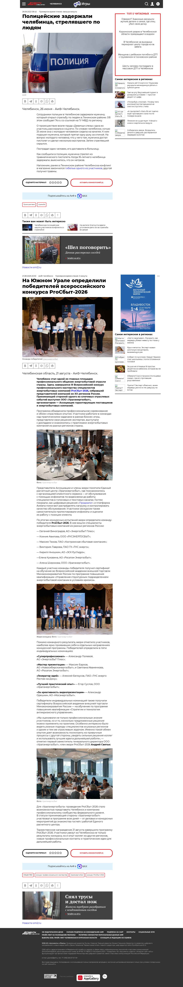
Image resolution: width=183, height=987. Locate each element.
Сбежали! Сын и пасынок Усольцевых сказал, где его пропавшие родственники (144, 378)
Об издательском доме (52, 932)
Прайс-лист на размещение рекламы (58, 935)
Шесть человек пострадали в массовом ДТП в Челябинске (137, 67)
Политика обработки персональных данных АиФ (101, 935)
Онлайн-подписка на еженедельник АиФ (85, 932)
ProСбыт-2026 (79, 390)
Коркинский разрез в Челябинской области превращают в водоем (138, 32)
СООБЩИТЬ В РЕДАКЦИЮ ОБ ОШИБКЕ (115, 938)
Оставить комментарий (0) (91, 183)
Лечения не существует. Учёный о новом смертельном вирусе (142, 122)
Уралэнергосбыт (50, 359)
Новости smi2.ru (31, 267)
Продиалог (86, 503)
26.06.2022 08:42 (29, 12)
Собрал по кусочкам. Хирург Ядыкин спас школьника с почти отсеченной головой (143, 359)
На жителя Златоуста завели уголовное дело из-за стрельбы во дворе (94, 227)
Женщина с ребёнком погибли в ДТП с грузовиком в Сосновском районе (138, 55)
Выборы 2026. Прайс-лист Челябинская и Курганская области (69, 938)
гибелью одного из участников (83, 168)
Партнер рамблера (66, 976)
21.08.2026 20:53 (29, 276)
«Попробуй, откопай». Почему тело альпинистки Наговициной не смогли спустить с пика (143, 104)
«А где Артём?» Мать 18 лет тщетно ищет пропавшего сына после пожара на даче (142, 113)
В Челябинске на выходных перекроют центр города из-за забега (138, 44)
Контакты (131, 932)
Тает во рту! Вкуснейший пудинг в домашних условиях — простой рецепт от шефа (142, 94)
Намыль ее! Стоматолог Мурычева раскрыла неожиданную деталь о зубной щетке (142, 85)
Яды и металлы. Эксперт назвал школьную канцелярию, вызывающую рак (141, 349)
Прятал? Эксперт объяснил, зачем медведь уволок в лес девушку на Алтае (142, 387)
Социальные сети (147, 932)
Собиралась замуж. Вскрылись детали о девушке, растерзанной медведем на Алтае (142, 132)
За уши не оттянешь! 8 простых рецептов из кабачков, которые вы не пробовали (144, 368)
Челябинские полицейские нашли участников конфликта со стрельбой (49, 227)
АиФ (24, 95)
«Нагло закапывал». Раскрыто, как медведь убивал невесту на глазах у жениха (143, 340)
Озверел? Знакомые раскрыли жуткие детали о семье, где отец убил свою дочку (138, 21)
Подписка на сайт (115, 932)
